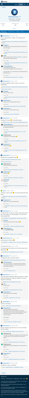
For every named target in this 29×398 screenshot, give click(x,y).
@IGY (16, 57)
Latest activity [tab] (11, 31)
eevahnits (5, 220)
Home (24, 378)
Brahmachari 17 (6, 35)
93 (27, 25)
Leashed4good (6, 301)
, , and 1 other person (16, 63)
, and (14, 77)
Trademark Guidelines (5, 385)
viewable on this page (10, 388)
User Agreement (22, 387)
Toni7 (4, 284)
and (12, 114)
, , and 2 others (14, 197)
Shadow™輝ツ (6, 179)
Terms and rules (9, 378)
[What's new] (24, 4)
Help (21, 378)
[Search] (27, 4)
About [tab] (22, 31)
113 (3, 25)
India (19, 19)
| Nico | (4, 190)
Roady (4, 55)
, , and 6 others (13, 260)
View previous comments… (6, 89)
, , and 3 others (14, 42)
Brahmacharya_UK (7, 228)
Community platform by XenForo (11, 381)
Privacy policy (16, 378)
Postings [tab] (17, 31)
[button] (6, 376)
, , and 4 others (16, 53)
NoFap (3, 376)
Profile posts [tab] (3, 31)
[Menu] (1, 4)
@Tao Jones (21, 57)
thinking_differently (7, 66)
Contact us (3, 378)
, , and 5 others (11, 159)
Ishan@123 (5, 91)
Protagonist (6, 45)
